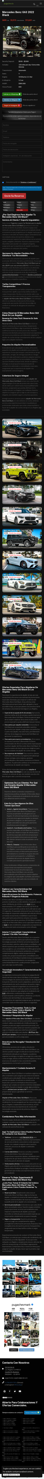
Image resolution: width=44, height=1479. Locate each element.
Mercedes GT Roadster (12, 663)
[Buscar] (33, 4)
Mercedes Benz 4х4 (11, 641)
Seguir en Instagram (11, 105)
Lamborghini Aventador (10, 274)
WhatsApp (18, 1385)
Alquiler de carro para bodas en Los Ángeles (10, 1430)
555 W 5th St (9, 1367)
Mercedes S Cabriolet (12, 597)
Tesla (32, 205)
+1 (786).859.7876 (26, 1137)
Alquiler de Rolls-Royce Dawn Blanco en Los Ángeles (32, 1458)
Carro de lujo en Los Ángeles (8, 1427)
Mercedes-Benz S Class (12, 508)
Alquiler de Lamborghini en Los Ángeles (9, 1420)
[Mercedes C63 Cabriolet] (22, 494)
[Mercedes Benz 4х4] (22, 648)
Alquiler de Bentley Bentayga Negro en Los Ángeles (32, 1438)
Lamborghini (6, 205)
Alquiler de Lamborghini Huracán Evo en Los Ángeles (12, 1444)
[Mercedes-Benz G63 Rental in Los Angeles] (14, 54)
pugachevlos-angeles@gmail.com (16, 1378)
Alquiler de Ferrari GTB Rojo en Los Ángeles (30, 1443)
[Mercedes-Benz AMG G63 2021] (22, 472)
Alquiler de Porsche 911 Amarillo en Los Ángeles (31, 1453)
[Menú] (41, 3)
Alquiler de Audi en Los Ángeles (28, 1421)
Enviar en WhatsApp (31, 1413)
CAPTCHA (5, 177)
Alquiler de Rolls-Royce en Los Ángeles (9, 1418)
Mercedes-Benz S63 (11, 553)
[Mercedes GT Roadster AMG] (22, 582)
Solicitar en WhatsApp (11, 94)
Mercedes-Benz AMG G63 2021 (15, 464)
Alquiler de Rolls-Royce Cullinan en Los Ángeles (31, 1456)
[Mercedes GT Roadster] (22, 670)
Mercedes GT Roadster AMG (14, 575)
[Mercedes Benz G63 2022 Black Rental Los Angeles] (22, 38)
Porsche (33, 202)
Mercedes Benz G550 (12, 531)
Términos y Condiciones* (28, 182)
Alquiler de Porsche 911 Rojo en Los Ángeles (10, 1456)
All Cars (33, 210)
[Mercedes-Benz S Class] (22, 516)
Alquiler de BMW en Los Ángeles (8, 1421)
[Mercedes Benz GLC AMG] (22, 626)
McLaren (19, 205)
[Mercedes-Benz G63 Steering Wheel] (38, 54)
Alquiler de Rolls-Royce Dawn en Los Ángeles (10, 1458)
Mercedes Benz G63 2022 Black (15, 442)
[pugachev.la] (11, 3)
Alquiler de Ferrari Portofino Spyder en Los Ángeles (12, 1443)
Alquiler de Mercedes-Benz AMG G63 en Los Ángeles (32, 1449)
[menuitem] (33, 4)
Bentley (5, 210)
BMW (18, 207)
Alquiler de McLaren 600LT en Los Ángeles (30, 1447)
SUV (28, 904)
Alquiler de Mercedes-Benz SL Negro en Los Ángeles (32, 1450)
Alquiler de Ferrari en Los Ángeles (28, 1420)
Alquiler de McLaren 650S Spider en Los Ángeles (11, 1449)
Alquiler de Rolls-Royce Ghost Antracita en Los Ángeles (12, 1460)
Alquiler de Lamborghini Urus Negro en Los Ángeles (12, 1447)
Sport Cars (33, 207)
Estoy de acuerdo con (21, 182)
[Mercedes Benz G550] (22, 538)
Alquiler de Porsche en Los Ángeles (9, 1423)
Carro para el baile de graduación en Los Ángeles (31, 1430)
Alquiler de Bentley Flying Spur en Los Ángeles (11, 1438)
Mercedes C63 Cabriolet (13, 486)
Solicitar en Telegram (11, 100)
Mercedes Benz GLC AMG (13, 619)
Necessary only (14, 1475)
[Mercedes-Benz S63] (22, 560)
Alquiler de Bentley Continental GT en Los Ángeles (11, 1437)
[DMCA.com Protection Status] (7, 1398)
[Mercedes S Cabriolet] (22, 604)
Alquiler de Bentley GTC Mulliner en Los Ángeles (31, 1437)
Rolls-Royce (6, 207)
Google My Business (12, 1372)
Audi (4, 202)
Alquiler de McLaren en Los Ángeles (29, 1423)
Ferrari (19, 202)
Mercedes (20, 210)
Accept (6, 1475)
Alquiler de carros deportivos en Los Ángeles (10, 1432)
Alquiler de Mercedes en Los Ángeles (9, 1424)
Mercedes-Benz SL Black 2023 (15, 420)
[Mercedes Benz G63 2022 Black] (22, 450)
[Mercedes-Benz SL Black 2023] (22, 428)
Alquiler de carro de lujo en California (29, 1432)
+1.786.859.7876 (11, 1382)
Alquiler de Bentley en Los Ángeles (29, 1418)
